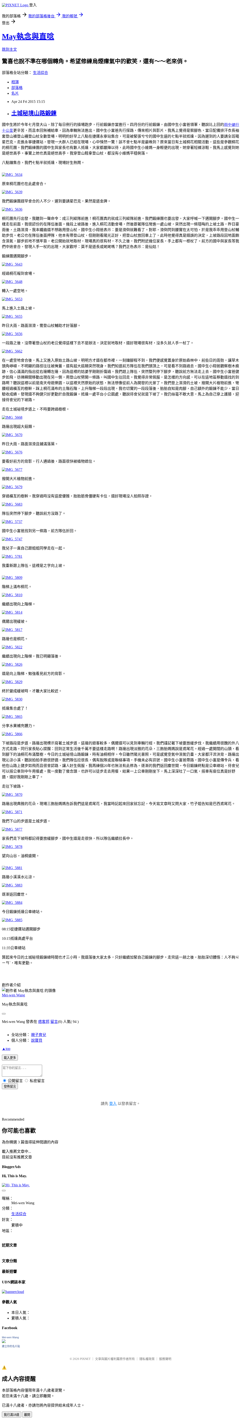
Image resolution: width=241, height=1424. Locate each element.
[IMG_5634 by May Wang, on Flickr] (12, 175)
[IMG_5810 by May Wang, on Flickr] (12, 595)
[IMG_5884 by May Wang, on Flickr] (12, 903)
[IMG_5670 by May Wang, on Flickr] (12, 435)
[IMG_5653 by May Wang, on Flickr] (12, 299)
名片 (15, 93)
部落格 (17, 88)
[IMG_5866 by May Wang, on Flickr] (12, 734)
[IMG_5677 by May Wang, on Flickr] (12, 470)
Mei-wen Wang (13, 995)
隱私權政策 (147, 1359)
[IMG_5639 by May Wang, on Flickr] (12, 192)
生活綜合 (40, 73)
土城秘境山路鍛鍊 (33, 113)
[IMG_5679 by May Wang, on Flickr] (12, 487)
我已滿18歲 (11, 1414)
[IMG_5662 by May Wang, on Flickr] (12, 351)
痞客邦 (43, 1022)
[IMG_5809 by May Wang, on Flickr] (12, 578)
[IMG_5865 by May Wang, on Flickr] (12, 717)
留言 (54, 1022)
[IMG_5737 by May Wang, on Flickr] (12, 522)
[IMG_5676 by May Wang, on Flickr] (12, 452)
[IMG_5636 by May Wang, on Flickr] (12, 209)
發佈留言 (10, 1086)
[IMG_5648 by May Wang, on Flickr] (12, 282)
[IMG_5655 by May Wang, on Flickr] (12, 316)
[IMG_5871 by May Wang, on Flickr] (12, 812)
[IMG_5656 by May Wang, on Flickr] (12, 334)
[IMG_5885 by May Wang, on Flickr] (12, 920)
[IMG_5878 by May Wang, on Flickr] (12, 847)
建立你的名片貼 (11, 1346)
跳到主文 (9, 49)
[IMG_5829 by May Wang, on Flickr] (12, 682)
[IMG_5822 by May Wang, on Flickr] (12, 647)
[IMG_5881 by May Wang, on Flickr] (12, 868)
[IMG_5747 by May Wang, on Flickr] (12, 539)
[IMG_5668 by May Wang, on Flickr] (12, 417)
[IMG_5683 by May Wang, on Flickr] (12, 504)
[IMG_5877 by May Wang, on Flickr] (12, 829)
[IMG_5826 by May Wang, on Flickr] (12, 664)
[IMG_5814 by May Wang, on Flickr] (12, 612)
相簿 (15, 82)
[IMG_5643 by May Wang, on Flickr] (12, 264)
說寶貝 (36, 1040)
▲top (6, 1049)
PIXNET (85, 1359)
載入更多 (10, 1058)
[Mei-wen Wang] (4, 1342)
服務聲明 (165, 1359)
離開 (27, 1414)
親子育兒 (38, 1035)
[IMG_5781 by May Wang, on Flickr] (12, 556)
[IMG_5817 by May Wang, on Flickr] (12, 630)
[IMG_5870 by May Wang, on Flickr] (12, 795)
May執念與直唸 (28, 36)
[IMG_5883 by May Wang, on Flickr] (12, 885)
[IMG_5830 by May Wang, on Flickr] (12, 699)
